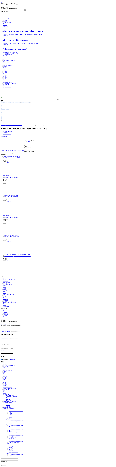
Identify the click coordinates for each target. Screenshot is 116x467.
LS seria (7, 443)
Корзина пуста (2, 2)
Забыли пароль (13, 359)
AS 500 (5, 66)
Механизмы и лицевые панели (16, 411)
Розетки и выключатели (8, 408)
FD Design (5, 81)
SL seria (7, 453)
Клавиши (8, 397)
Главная (5, 20)
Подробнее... (6, 35)
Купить (8, 162)
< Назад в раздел (4, 136)
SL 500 (4, 76)
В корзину (29, 141)
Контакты (5, 26)
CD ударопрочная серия (8, 75)
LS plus (5, 77)
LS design (5, 79)
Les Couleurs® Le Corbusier (9, 60)
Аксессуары (8, 400)
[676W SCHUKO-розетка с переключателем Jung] (12, 150)
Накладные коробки (13, 421)
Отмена (2, 350)
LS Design (11, 448)
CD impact (8, 424)
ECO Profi (5, 64)
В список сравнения (5, 331)
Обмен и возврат (7, 22)
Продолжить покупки (15, 331)
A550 (4, 70)
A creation (5, 61)
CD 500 (5, 71)
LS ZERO (11, 450)
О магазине (5, 23)
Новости (5, 25)
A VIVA (10, 417)
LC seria (8, 440)
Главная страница (5, 125)
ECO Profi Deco (6, 62)
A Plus (10, 415)
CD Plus (10, 431)
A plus (4, 68)
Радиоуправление (7, 87)
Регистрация (7, 18)
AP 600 (7, 134)
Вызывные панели (10, 395)
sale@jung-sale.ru (4, 324)
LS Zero (5, 78)
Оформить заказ (4, 338)
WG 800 (7, 131)
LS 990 (4, 59)
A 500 (4, 67)
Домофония (6, 84)
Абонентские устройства (11, 396)
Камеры (8, 399)
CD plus (5, 72)
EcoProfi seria (9, 433)
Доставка (5, 21)
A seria (7, 409)
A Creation (11, 413)
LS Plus (10, 449)
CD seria (8, 427)
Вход (2, 18)
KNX (4, 85)
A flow (4, 73)
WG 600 (20, 125)
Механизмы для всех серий (9, 83)
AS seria (8, 419)
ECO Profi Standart (7, 65)
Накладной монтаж (7, 82)
